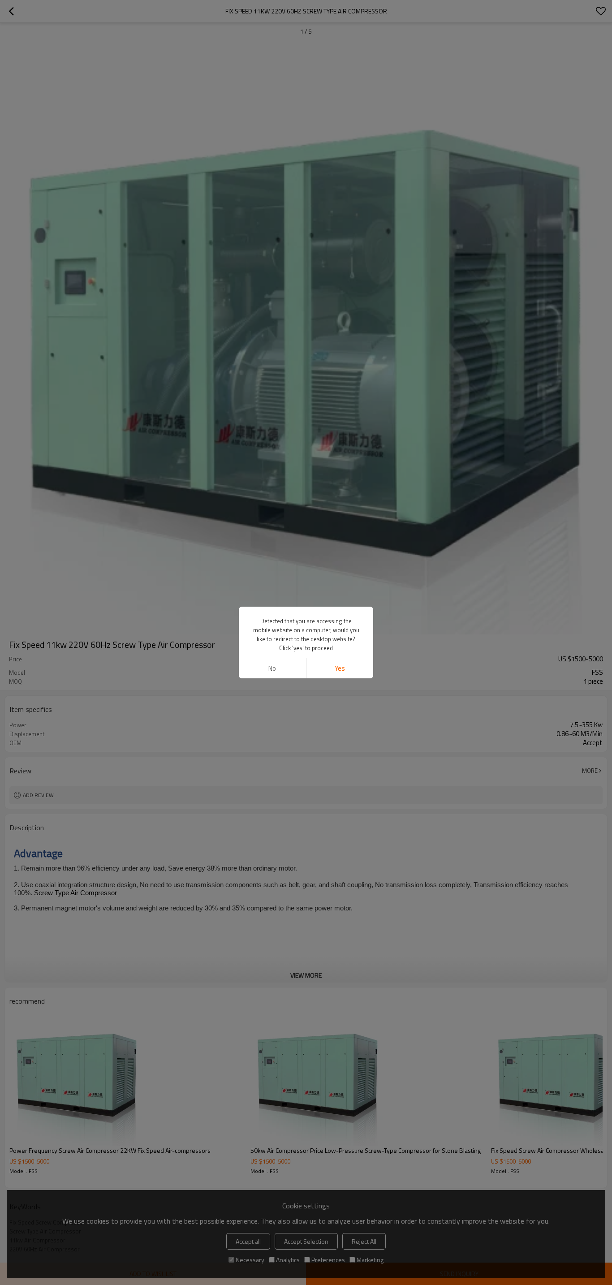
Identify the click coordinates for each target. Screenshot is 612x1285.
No (272, 668)
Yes (340, 668)
